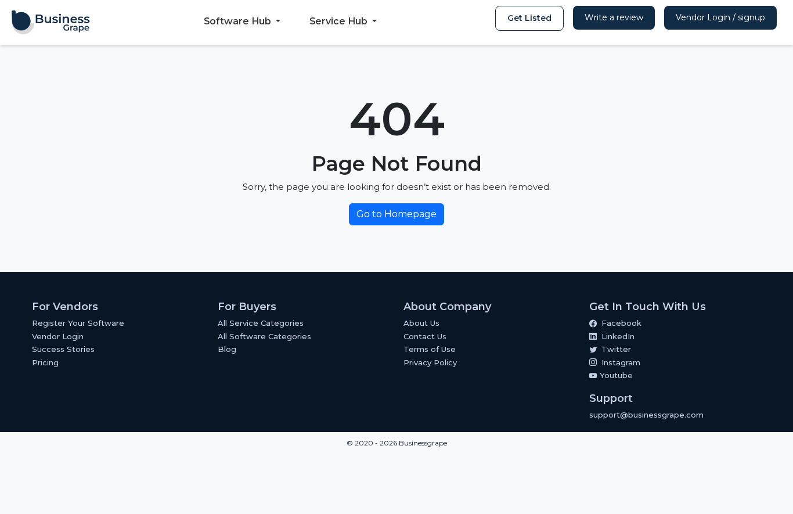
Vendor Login (58, 336)
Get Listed (529, 18)
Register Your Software (78, 323)
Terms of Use (429, 349)
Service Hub (339, 21)
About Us (421, 323)
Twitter (616, 349)
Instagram (620, 362)
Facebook (621, 323)
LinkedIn (618, 336)
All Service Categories (261, 323)
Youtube (615, 375)
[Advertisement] (211, 484)
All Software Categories (264, 336)
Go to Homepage (396, 214)
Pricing (45, 362)
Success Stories (63, 349)
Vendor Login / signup (720, 17)
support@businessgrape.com (646, 414)
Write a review (614, 17)
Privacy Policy (430, 362)
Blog (227, 349)
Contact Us (424, 336)
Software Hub (238, 21)
